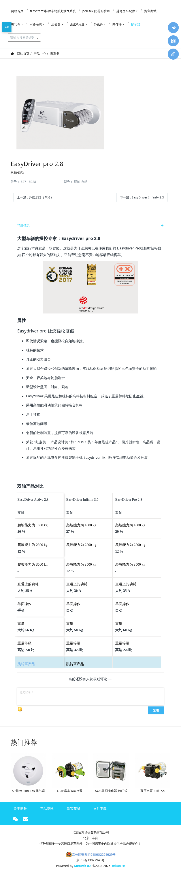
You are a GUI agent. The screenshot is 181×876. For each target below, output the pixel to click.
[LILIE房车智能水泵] (70, 770)
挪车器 (54, 53)
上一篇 (35, 197)
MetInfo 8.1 (83, 866)
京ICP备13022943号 (90, 860)
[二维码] (173, 40)
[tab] (90, 225)
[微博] (173, 27)
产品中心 (40, 53)
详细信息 (23, 225)
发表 (156, 710)
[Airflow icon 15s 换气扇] (28, 770)
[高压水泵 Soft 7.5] (152, 770)
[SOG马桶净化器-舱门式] (111, 770)
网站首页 (22, 53)
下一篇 (142, 197)
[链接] (173, 54)
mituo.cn (118, 866)
